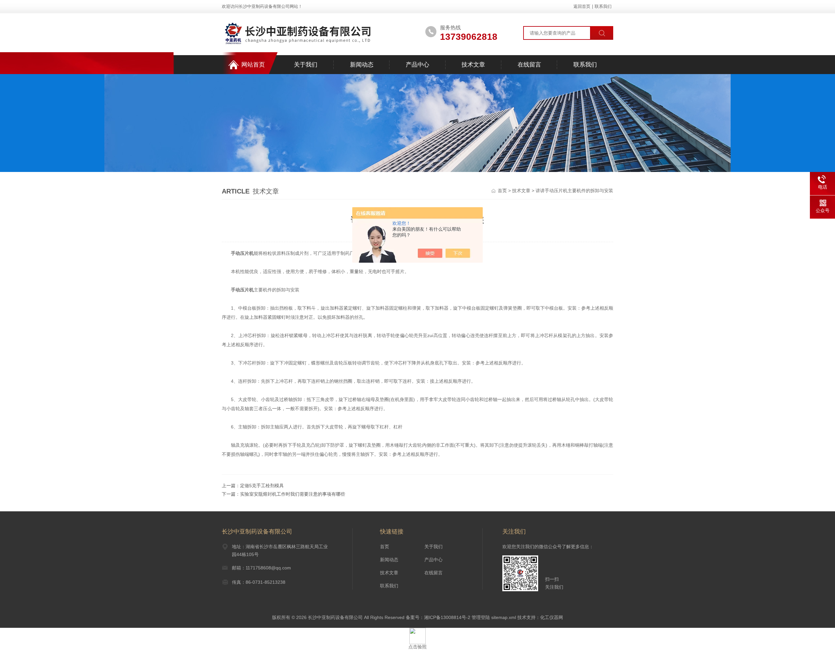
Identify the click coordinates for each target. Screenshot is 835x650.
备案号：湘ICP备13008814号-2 (438, 617)
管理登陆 (481, 617)
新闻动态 (361, 64)
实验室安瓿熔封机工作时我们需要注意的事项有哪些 (292, 494)
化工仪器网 (551, 617)
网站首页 (253, 64)
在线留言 (529, 64)
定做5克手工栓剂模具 (262, 485)
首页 (502, 190)
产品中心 (417, 64)
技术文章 (473, 64)
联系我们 (603, 6)
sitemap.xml (503, 617)
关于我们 (305, 64)
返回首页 (581, 6)
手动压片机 (242, 253)
